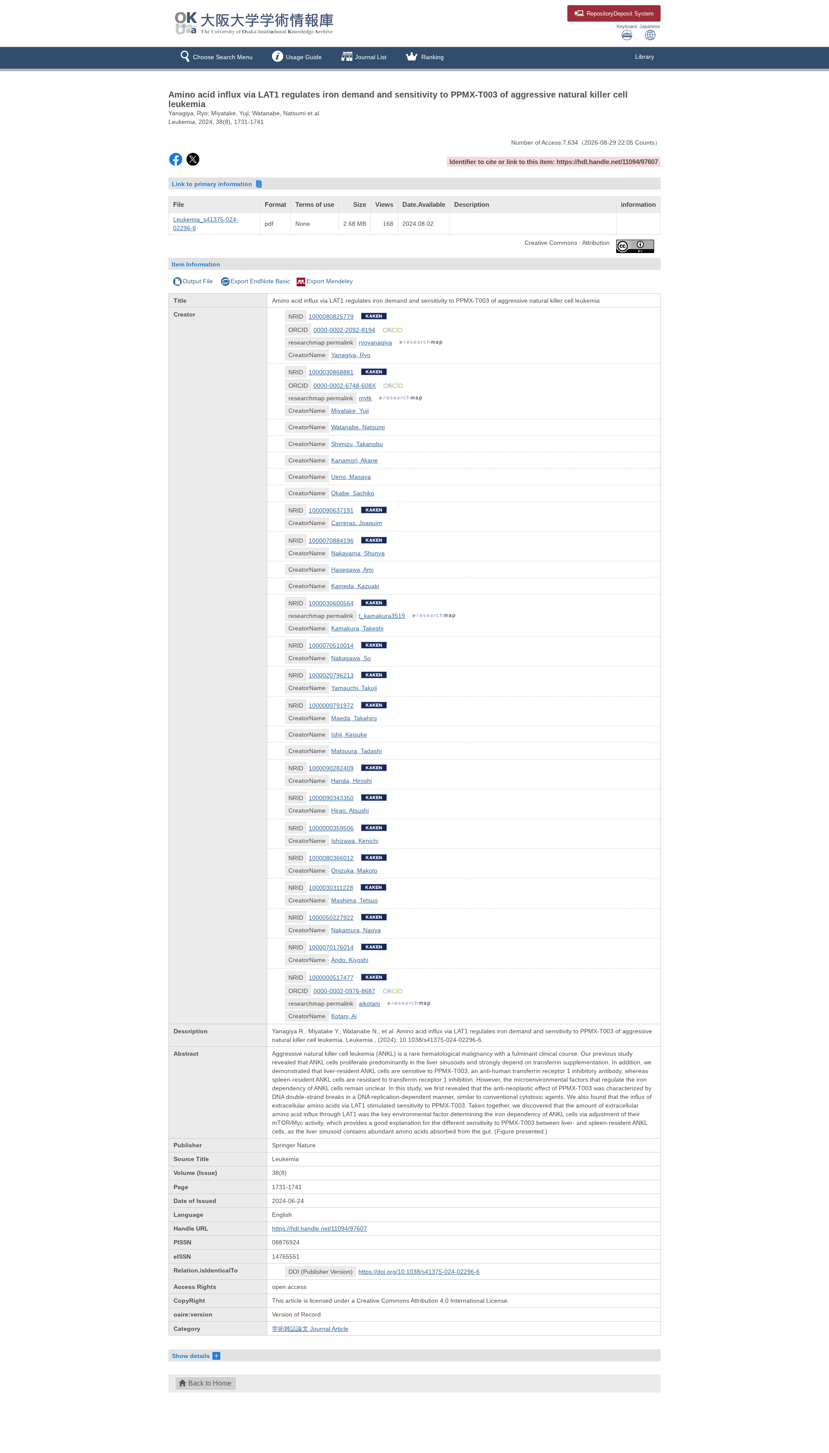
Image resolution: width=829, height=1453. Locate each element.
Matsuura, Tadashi (356, 750)
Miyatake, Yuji (350, 410)
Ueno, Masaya (351, 476)
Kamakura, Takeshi (357, 628)
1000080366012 (331, 858)
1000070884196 (331, 540)
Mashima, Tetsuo (354, 900)
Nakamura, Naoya (356, 930)
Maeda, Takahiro (354, 718)
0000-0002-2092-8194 (344, 329)
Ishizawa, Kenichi (354, 840)
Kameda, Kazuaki (355, 585)
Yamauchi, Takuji (354, 687)
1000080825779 (331, 316)
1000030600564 (331, 603)
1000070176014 (331, 947)
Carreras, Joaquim (356, 522)
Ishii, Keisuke (349, 734)
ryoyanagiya (375, 342)
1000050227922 (331, 917)
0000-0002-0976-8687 (344, 991)
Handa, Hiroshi (351, 780)
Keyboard (627, 26)
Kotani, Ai (344, 1016)
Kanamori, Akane (354, 460)
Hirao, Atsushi (350, 810)
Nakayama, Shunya (358, 553)
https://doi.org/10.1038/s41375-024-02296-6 (419, 1271)
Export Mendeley (330, 281)
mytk (365, 398)
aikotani (369, 1003)
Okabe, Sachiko (352, 493)
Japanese (649, 26)
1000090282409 (331, 768)
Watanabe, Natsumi (358, 427)
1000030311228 (331, 887)
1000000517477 (331, 977)
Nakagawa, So (351, 658)
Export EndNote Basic (260, 281)
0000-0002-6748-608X (344, 385)
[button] (214, 58)
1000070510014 (331, 645)
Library (644, 56)
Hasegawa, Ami (352, 569)
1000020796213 (331, 675)
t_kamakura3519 (382, 615)
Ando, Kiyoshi (349, 959)
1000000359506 (331, 828)
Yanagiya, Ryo (350, 354)
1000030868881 (331, 372)
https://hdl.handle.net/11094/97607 (319, 1228)
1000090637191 (331, 510)
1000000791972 (331, 705)
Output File (198, 281)
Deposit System (620, 14)
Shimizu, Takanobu (357, 443)
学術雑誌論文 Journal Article (310, 1328)
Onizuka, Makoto (354, 870)
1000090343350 (331, 798)
